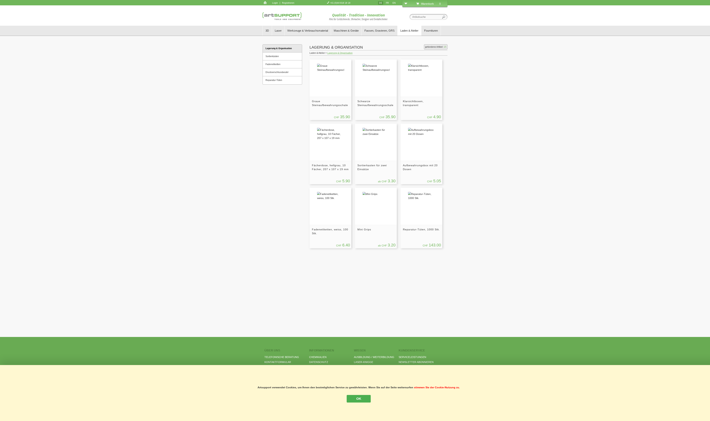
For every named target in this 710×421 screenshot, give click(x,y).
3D (267, 30)
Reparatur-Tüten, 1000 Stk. (421, 229)
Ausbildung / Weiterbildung (374, 357)
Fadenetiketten (273, 64)
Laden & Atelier (409, 30)
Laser (278, 30)
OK (358, 398)
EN (394, 3)
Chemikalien (318, 357)
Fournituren (431, 30)
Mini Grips (364, 229)
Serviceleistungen (412, 357)
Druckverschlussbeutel (277, 72)
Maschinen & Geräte (346, 30)
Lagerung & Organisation (340, 53)
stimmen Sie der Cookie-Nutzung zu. (437, 387)
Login (275, 3)
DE (380, 3)
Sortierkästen (272, 56)
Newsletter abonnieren (416, 362)
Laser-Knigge (363, 362)
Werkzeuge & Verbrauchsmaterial (307, 30)
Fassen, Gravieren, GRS (379, 30)
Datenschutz (318, 362)
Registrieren (288, 3)
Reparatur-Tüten (274, 80)
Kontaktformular (277, 362)
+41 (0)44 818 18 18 (339, 3)
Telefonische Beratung (281, 357)
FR (387, 3)
